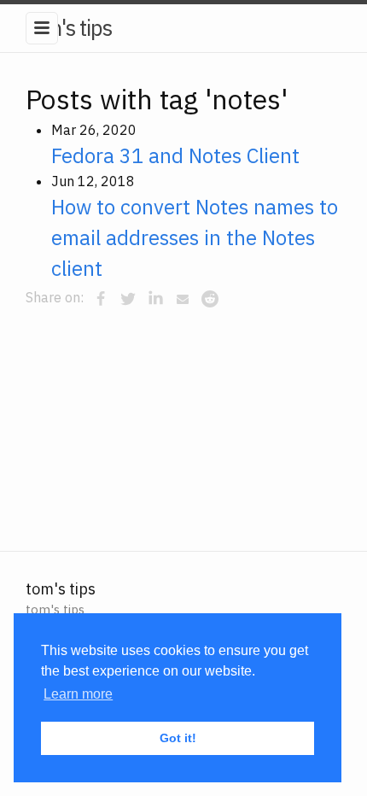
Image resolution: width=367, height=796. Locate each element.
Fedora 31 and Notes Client (175, 155)
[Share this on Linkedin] (155, 299)
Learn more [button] (78, 694)
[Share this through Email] (182, 299)
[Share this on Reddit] (210, 299)
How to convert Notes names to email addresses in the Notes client (194, 237)
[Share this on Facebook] (100, 299)
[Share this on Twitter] (128, 299)
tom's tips (69, 27)
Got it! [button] (178, 738)
